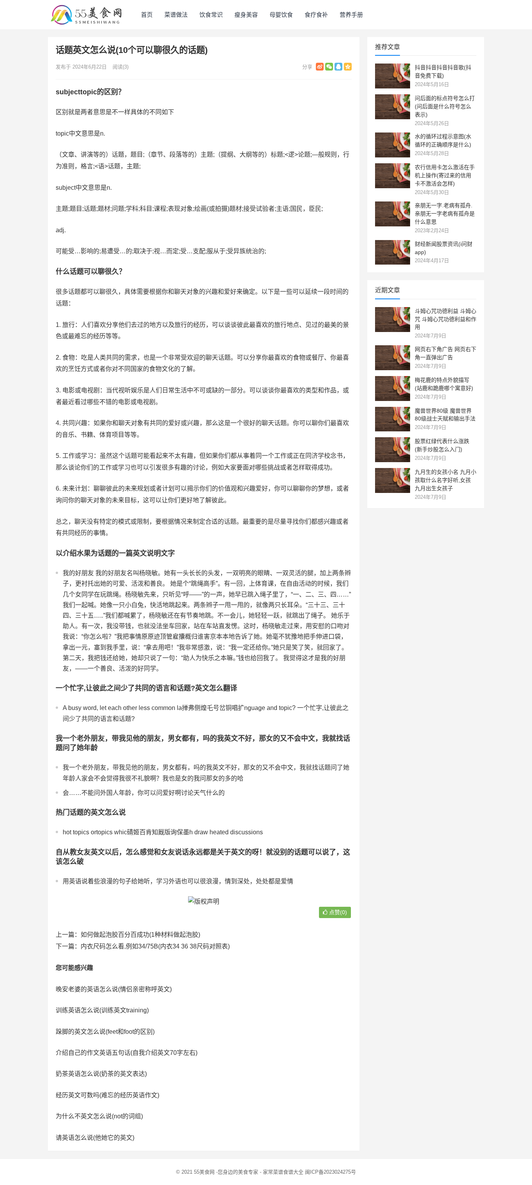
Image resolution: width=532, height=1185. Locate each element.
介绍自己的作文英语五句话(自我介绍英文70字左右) (126, 1052)
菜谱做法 (176, 14)
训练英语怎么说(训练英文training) (102, 1010)
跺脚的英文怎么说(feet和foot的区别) (105, 1031)
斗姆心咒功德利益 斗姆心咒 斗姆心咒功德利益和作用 (445, 319)
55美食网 (204, 1172)
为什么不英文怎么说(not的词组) (99, 1116)
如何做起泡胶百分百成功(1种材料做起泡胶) (140, 934)
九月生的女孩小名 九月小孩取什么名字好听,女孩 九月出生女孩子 (445, 480)
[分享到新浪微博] (320, 67)
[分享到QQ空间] (348, 67)
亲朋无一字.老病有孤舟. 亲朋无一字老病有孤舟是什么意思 (445, 213)
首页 (147, 14)
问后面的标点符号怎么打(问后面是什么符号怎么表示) (445, 106)
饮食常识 (211, 14)
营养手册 (351, 14)
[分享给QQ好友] (338, 67)
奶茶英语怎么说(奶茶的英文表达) (101, 1073)
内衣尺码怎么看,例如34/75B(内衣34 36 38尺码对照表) (155, 946)
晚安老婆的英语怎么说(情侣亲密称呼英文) (114, 989)
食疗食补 (316, 14)
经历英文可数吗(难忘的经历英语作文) (107, 1095)
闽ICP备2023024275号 (330, 1172)
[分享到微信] (329, 67)
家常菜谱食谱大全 (283, 1172)
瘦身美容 (246, 14)
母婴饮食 (281, 14)
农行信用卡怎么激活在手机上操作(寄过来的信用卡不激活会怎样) (445, 175)
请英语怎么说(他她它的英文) (95, 1137)
